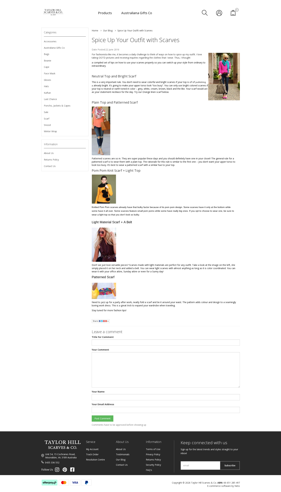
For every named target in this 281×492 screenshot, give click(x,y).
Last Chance (50, 99)
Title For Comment (103, 337)
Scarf (46, 118)
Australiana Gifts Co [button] (136, 13)
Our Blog (108, 30)
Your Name (98, 391)
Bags (46, 54)
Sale (46, 112)
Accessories (50, 41)
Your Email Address (103, 404)
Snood (47, 124)
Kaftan (47, 92)
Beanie (47, 60)
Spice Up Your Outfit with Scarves (135, 30)
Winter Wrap (50, 131)
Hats (46, 86)
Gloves (47, 79)
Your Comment (100, 349)
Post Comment (102, 418)
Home (95, 30)
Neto (237, 485)
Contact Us (50, 166)
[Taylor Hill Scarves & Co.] (53, 8)
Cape (46, 66)
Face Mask (49, 73)
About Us (49, 153)
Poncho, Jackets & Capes (57, 105)
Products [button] (105, 13)
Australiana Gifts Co (54, 47)
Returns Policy (51, 159)
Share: (96, 321)
